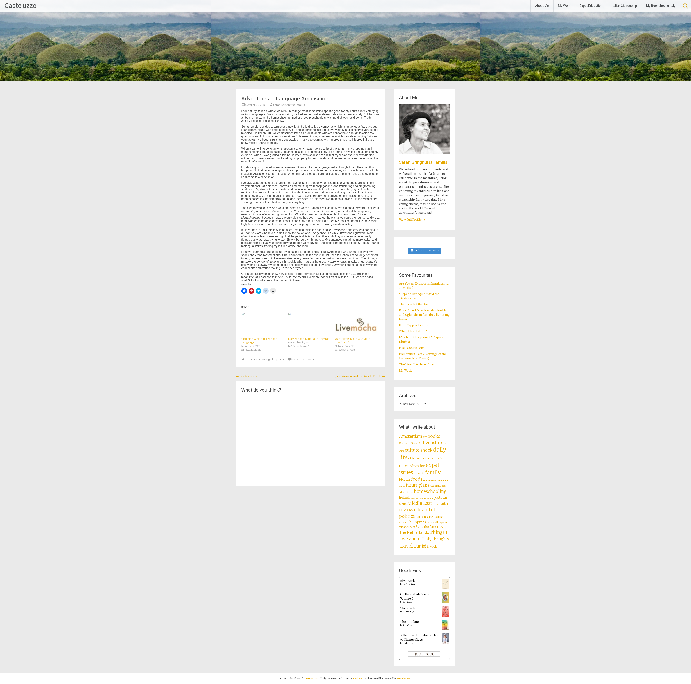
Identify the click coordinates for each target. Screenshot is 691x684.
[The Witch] (445, 616)
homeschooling (430, 491)
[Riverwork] (445, 588)
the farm (430, 527)
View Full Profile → (412, 219)
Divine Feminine (418, 458)
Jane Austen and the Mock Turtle (360, 376)
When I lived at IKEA (413, 331)
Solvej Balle (407, 602)
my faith (440, 503)
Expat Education (591, 6)
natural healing (424, 516)
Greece (409, 492)
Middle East (419, 503)
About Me (542, 6)
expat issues (253, 359)
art (425, 437)
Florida (404, 479)
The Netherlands (414, 532)
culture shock (419, 450)
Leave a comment (303, 359)
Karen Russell (408, 625)
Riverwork (407, 581)
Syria (419, 527)
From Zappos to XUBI (413, 325)
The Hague (442, 527)
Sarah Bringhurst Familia (289, 105)
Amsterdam (410, 436)
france (402, 486)
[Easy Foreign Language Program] (309, 324)
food (415, 479)
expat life (419, 473)
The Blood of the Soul (414, 304)
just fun (440, 497)
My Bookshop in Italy (661, 6)
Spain (443, 522)
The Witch (407, 608)
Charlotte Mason (409, 443)
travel (406, 546)
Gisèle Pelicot (408, 643)
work (433, 546)
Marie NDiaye (408, 612)
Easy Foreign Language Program (309, 338)
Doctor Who (436, 458)
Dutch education (412, 466)
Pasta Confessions (411, 348)
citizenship (430, 442)
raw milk (433, 522)
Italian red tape (421, 497)
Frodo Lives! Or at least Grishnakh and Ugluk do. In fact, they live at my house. (424, 315)
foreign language (273, 359)
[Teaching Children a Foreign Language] (262, 324)
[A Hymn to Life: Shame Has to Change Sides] (445, 643)
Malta (403, 503)
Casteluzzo (20, 6)
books (434, 436)
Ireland (404, 497)
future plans (417, 485)
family (433, 472)
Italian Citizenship (624, 6)
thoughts (441, 539)
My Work (564, 6)
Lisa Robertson (409, 584)
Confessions (246, 376)
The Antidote (409, 622)
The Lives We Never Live (416, 364)
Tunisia (421, 546)
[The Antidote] (445, 629)
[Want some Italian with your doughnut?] (356, 324)
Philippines (416, 522)
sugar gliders (407, 527)
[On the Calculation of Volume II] (445, 602)
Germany (435, 485)
